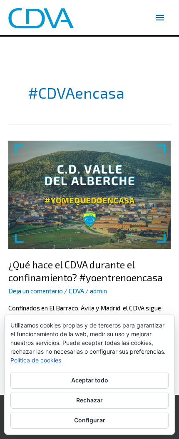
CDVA (76, 291)
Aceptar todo (89, 380)
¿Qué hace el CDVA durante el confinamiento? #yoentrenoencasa (85, 270)
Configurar (89, 420)
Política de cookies (35, 360)
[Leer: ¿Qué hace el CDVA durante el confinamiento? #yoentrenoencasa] (89, 194)
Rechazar (89, 400)
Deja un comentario (35, 291)
